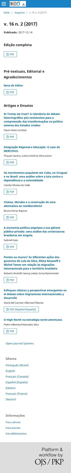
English (10, 371)
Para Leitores (13, 422)
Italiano (10, 388)
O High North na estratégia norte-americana (33, 319)
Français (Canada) (17, 376)
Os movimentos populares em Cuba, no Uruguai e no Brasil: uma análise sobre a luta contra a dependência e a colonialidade (35, 176)
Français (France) (16, 393)
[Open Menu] (4, 4)
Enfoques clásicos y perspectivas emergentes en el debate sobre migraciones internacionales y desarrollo (35, 294)
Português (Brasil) (17, 365)
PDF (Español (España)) (22, 309)
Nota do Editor (13, 85)
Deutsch (11, 399)
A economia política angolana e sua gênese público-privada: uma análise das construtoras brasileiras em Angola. (34, 231)
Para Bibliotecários (16, 433)
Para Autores (13, 428)
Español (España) (17, 382)
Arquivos (20, 12)
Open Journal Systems (20, 343)
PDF (11, 54)
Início (7, 12)
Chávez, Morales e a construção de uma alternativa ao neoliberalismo (29, 204)
